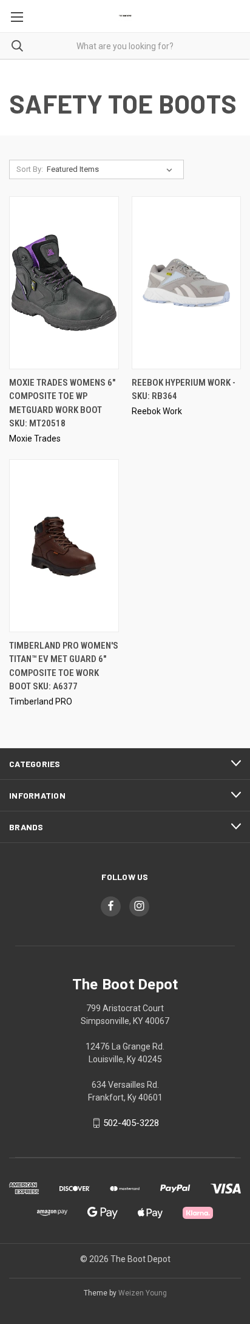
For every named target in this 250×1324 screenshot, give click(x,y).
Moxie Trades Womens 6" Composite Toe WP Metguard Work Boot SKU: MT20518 (62, 403)
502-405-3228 (131, 1123)
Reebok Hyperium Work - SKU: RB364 (183, 389)
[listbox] (112, 169)
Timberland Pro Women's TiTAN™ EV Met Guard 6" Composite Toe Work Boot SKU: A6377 (63, 666)
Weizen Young (142, 1293)
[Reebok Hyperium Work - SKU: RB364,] (186, 283)
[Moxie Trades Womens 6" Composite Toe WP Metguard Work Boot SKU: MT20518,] (64, 283)
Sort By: (29, 169)
